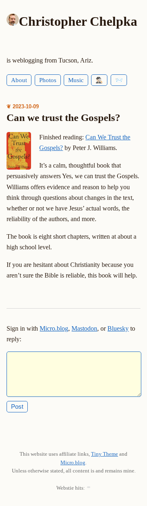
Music (76, 80)
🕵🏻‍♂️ (99, 80)
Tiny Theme (104, 454)
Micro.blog (54, 328)
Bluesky (118, 328)
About (19, 80)
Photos (47, 80)
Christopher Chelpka (78, 21)
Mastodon (84, 328)
